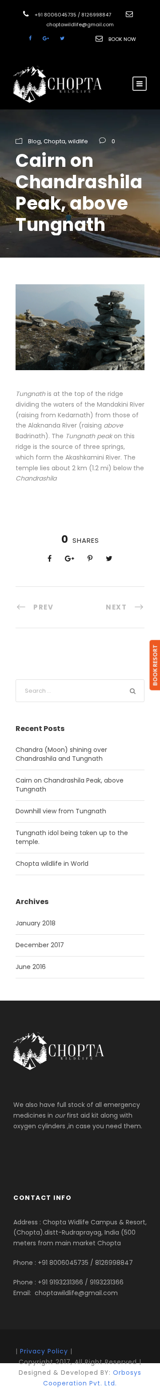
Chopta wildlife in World (52, 863)
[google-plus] (46, 38)
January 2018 (36, 923)
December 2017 (40, 945)
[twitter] (62, 38)
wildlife (78, 141)
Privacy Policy (44, 1351)
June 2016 (31, 966)
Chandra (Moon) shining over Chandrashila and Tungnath (61, 754)
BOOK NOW (122, 39)
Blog (34, 141)
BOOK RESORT (155, 665)
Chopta (54, 141)
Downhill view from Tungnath (61, 811)
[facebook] (30, 38)
